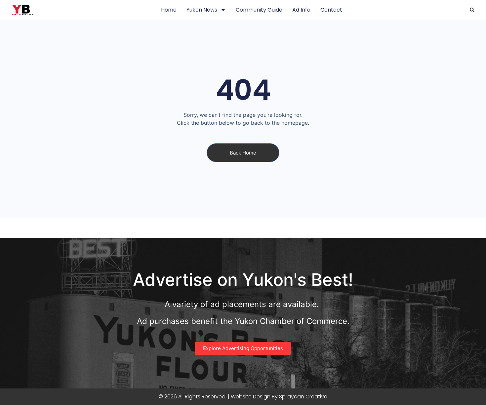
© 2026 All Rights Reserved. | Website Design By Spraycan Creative (243, 396)
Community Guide (259, 10)
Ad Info (301, 10)
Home (169, 10)
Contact (331, 10)
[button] (472, 10)
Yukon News (201, 10)
